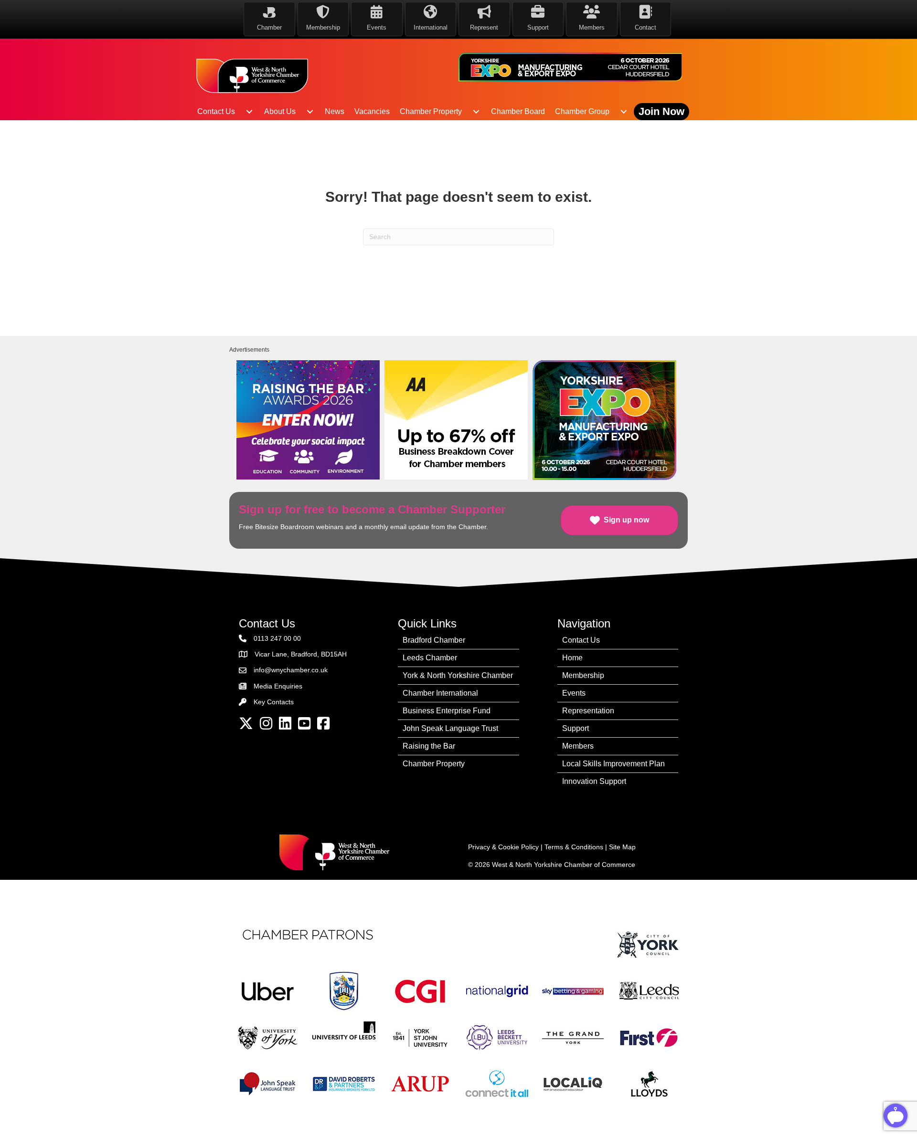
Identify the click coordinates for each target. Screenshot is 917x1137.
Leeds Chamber (430, 658)
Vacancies (372, 111)
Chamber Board (518, 111)
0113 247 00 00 (277, 638)
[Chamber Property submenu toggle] (476, 111)
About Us (280, 111)
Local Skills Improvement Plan (613, 764)
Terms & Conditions (573, 847)
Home (572, 658)
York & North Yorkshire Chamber (458, 675)
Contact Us (216, 111)
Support (575, 728)
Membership (583, 675)
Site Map (622, 847)
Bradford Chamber (434, 640)
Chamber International (440, 693)
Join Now (661, 111)
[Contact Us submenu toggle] (249, 111)
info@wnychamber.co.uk (291, 670)
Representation (588, 711)
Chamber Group (582, 111)
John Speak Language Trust (450, 728)
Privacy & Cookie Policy (503, 847)
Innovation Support (594, 781)
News (334, 111)
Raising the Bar (429, 746)
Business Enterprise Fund (446, 711)
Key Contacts (274, 702)
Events (574, 693)
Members (578, 746)
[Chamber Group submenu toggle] (623, 111)
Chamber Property (431, 111)
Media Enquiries (278, 686)
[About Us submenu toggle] (310, 111)
